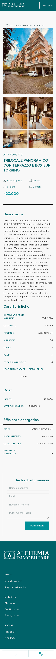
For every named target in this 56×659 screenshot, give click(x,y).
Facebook (9, 631)
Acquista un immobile (15, 587)
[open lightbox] (28, 61)
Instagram (9, 637)
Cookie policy (11, 609)
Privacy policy (11, 615)
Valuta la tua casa (13, 580)
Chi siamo (9, 603)
